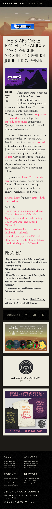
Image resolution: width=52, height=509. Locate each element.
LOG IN (26, 380)
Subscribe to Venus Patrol (31, 461)
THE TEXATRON (30, 481)
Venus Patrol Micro (9, 465)
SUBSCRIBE (36, 3)
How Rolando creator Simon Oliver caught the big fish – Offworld (24, 242)
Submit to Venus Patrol (10, 481)
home (12, 198)
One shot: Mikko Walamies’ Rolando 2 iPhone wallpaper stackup (26, 264)
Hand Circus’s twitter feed (25, 179)
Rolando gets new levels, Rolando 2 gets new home (24, 270)
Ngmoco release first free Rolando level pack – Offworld (23, 231)
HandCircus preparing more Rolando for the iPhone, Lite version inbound (25, 277)
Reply (7, 101)
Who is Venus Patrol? (10, 463)
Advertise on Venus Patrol (11, 479)
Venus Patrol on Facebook (11, 485)
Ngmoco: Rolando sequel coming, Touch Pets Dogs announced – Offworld (24, 222)
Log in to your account (30, 465)
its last (8, 157)
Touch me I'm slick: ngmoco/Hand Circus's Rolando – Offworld (24, 213)
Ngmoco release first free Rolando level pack (25, 259)
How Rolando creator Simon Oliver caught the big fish (24, 283)
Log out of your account (30, 468)
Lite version (11, 201)
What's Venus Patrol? (10, 461)
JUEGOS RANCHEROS (31, 479)
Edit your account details (31, 463)
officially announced (16, 122)
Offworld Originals (15, 303)
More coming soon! (29, 483)
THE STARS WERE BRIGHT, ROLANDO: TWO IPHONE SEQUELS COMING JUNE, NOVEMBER (25, 51)
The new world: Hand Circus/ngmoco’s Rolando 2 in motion (23, 290)
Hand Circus (37, 299)
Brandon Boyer (7, 97)
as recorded (38, 142)
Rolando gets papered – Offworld (23, 236)
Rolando (32, 303)
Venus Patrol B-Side (9, 468)
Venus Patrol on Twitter (10, 483)
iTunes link (38, 198)
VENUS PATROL (14, 3)
